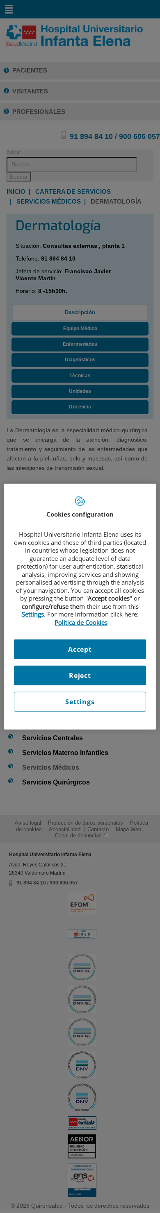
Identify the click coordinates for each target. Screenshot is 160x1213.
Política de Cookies (81, 622)
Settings (79, 701)
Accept (80, 649)
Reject (80, 675)
